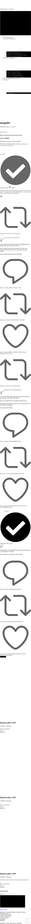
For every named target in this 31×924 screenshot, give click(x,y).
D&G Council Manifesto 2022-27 (11, 78)
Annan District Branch (12, 52)
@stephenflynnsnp (16, 389)
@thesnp (11, 543)
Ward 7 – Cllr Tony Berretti (13, 71)
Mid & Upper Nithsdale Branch (14, 56)
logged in (9, 141)
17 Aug (2, 391)
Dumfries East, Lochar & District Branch (16, 55)
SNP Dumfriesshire (8, 37)
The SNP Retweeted (15, 233)
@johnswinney (15, 237)
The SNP (6, 511)
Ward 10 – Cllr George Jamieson (14, 75)
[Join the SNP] (15, 151)
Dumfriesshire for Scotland (7, 9)
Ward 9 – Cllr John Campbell (13, 74)
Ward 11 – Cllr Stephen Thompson (15, 76)
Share (1, 730)
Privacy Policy (10, 93)
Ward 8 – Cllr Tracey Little (13, 72)
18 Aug (2, 239)
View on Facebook (5, 728)
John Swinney (7, 237)
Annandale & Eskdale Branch (13, 53)
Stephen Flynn (7, 389)
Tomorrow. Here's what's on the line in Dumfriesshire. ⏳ (14, 879)
